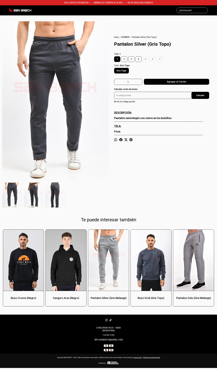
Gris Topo (121, 70)
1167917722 (108, 335)
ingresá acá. (137, 357)
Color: (122, 65)
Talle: (117, 54)
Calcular (200, 95)
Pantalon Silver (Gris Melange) (109, 298)
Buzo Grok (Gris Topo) (151, 298)
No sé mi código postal (124, 102)
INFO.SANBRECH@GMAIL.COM (108, 340)
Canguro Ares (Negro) (66, 298)
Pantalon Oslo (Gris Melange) (193, 298)
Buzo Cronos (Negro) (23, 298)
